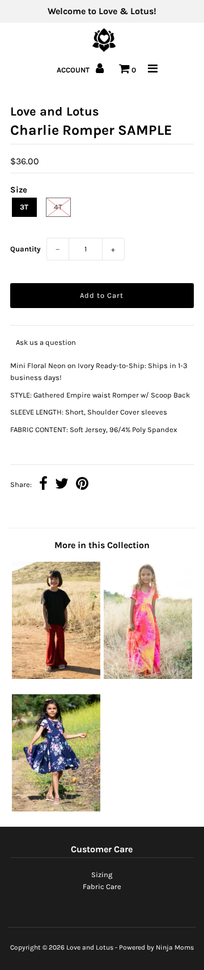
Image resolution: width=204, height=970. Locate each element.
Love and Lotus (89, 947)
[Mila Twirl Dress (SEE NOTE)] (56, 809)
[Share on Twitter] (62, 485)
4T (58, 207)
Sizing (101, 874)
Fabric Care (102, 886)
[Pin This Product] (82, 485)
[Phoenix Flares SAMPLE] (56, 676)
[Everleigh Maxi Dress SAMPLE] (148, 676)
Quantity (25, 249)
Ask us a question (46, 342)
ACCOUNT (74, 70)
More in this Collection (102, 545)
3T (24, 207)
